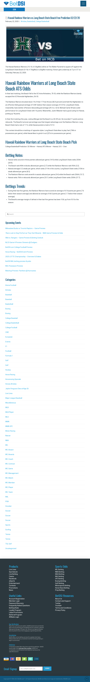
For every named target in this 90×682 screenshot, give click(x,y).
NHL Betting (59, 576)
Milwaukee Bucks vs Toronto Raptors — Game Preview (25, 228)
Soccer (8, 511)
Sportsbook (13, 572)
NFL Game (9, 469)
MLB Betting (59, 574)
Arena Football (10, 285)
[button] (83, 3)
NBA (7, 440)
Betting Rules (14, 608)
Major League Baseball (13, 398)
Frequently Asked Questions (19, 605)
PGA (7, 501)
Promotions (13, 588)
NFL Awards (9, 454)
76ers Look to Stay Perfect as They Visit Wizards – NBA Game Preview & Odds (34, 233)
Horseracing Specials (13, 379)
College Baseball (11, 318)
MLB (7, 407)
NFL (6, 445)
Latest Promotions (16, 612)
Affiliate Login (14, 617)
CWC (7, 332)
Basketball (31, 21)
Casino (11, 576)
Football (8, 351)
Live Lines (9, 393)
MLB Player (9, 412)
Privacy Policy (60, 610)
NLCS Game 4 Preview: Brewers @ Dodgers (21, 242)
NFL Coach (9, 459)
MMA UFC (9, 426)
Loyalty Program (15, 610)
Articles (23, 21)
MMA (7, 422)
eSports (12, 581)
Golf (6, 360)
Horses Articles (11, 384)
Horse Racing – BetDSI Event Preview (19, 252)
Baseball (8, 295)
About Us (58, 599)
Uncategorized (10, 548)
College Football (11, 327)
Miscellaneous (10, 403)
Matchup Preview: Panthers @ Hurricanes (20, 271)
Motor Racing (10, 431)
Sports (7, 525)
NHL (6, 497)
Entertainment (14, 583)
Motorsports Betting (62, 585)
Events (7, 342)
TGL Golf (8, 544)
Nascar (8, 436)
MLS (7, 417)
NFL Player (9, 487)
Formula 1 (9, 356)
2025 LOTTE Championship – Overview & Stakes (23, 257)
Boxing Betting (60, 581)
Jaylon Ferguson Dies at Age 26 (17, 389)
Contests (12, 585)
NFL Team (9, 492)
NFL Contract (10, 464)
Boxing (7, 309)
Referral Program (15, 615)
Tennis (7, 534)
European (9, 337)
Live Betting (13, 574)
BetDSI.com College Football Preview (18, 247)
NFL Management (12, 473)
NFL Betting (59, 569)
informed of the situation (25, 648)
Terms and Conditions (63, 608)
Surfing (8, 530)
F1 (6, 346)
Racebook (12, 579)
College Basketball (42, 21)
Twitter (58, 603)
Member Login (14, 601)
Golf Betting (59, 583)
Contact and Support (63, 601)
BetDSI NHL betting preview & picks (18, 261)
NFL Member (10, 483)
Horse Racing (10, 374)
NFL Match (9, 478)
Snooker (8, 506)
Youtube (58, 605)
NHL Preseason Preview (14, 266)
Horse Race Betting (62, 588)
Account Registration (17, 599)
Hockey (8, 370)
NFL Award (9, 450)
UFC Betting (59, 579)
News (11, 590)
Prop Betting (59, 590)
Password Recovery (16, 603)
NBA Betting (59, 572)
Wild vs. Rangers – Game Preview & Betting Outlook (24, 238)
